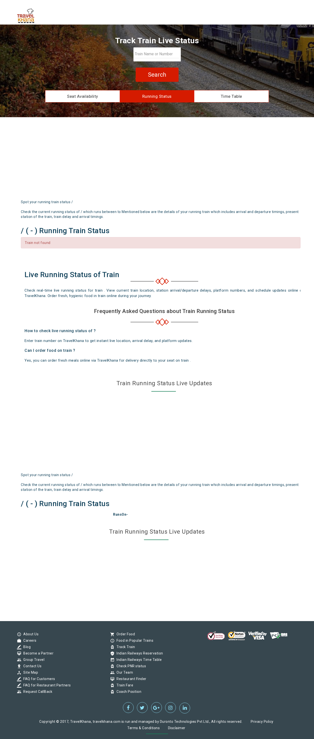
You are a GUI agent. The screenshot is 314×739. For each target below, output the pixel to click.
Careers (29, 640)
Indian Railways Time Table (138, 660)
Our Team (123, 672)
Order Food (124, 634)
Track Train (124, 647)
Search (157, 74)
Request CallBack (36, 692)
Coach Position (127, 692)
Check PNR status (130, 666)
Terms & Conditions (143, 728)
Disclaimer (176, 728)
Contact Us (31, 666)
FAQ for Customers (38, 679)
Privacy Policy (262, 722)
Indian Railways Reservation (138, 653)
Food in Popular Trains (133, 640)
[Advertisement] (157, 160)
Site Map (29, 672)
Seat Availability (82, 96)
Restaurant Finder (130, 679)
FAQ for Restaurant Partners (46, 685)
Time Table (231, 96)
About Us (30, 634)
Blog (26, 647)
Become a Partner (37, 653)
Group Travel (32, 660)
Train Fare (123, 685)
